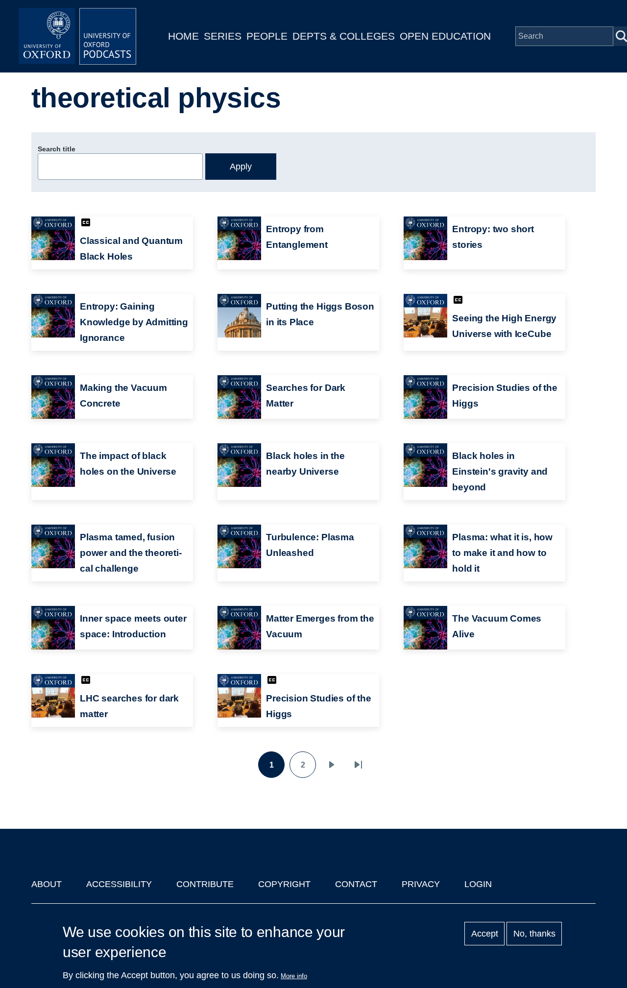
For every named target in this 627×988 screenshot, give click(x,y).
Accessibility (119, 884)
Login (478, 884)
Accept (484, 934)
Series (222, 36)
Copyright (284, 884)
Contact (356, 884)
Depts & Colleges (343, 36)
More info (294, 976)
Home (183, 36)
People (267, 36)
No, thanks (534, 934)
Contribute (205, 884)
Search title (56, 149)
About (46, 884)
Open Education (445, 36)
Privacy (421, 884)
